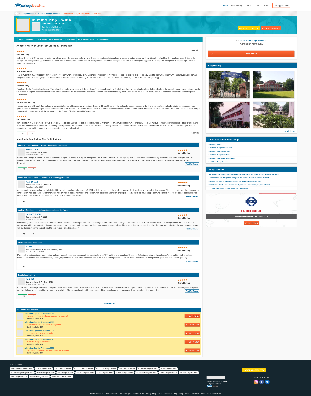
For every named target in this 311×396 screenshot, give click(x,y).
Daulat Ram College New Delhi (48, 13)
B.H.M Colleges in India (124, 373)
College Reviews (27, 13)
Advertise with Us (207, 394)
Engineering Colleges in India (22, 369)
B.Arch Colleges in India (45, 373)
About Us (99, 394)
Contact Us (195, 394)
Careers (218, 394)
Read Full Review (192, 164)
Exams (114, 394)
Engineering (236, 5)
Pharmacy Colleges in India (62, 377)
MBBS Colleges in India (168, 373)
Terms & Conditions (165, 394)
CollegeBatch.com (219, 381)
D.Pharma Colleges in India (146, 373)
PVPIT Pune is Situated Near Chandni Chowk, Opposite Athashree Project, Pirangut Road (239, 185)
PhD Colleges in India (19, 377)
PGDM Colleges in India (189, 373)
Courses (108, 394)
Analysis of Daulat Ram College (30, 243)
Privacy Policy (151, 394)
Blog (175, 394)
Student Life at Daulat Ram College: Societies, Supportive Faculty (43, 210)
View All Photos (288, 131)
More (266, 5)
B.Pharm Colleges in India (147, 369)
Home (225, 5)
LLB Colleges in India (127, 369)
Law (257, 5)
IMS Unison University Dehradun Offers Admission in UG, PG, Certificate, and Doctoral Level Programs (243, 174)
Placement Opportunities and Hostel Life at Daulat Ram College (42, 145)
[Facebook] (261, 382)
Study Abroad (184, 394)
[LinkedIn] (267, 382)
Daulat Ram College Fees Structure (220, 148)
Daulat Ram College (215, 144)
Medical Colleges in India (39, 377)
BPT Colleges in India (105, 373)
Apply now (194, 316)
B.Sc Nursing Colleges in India (22, 373)
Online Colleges (124, 394)
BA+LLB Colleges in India (83, 369)
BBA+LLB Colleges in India (106, 369)
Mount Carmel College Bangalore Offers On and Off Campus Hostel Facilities (234, 181)
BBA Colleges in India (44, 369)
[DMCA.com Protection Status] (213, 386)
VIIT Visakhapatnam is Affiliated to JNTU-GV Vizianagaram (228, 188)
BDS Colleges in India (65, 373)
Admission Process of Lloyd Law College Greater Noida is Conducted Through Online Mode (239, 178)
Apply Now (251, 54)
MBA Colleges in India (63, 369)
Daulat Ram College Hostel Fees (219, 155)
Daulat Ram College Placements (219, 151)
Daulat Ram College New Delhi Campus (221, 158)
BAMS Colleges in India (85, 373)
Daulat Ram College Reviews (218, 162)
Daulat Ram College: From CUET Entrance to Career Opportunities (43, 178)
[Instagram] (256, 382)
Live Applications (281, 5)
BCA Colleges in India (169, 369)
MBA (248, 5)
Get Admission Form (271, 28)
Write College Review (248, 28)
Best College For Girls (26, 275)
